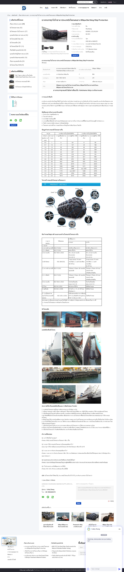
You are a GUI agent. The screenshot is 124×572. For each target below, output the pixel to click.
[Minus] (119, 529)
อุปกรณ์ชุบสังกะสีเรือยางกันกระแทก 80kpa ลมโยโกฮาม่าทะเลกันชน (48, 525)
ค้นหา (95, 2)
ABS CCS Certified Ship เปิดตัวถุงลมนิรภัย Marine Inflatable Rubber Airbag (64, 547)
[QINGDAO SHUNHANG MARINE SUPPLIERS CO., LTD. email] (12, 120)
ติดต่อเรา (94, 7)
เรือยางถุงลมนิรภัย (16, 61)
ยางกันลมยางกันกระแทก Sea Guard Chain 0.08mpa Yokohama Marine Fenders (36, 556)
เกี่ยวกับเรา (63, 7)
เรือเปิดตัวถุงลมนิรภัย (16, 50)
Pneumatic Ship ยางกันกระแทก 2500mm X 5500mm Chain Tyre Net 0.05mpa (78, 525)
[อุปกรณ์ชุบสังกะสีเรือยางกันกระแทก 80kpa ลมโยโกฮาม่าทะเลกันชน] (48, 516)
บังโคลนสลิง (14, 42)
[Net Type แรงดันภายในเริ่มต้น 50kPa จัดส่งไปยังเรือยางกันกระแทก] (11, 76)
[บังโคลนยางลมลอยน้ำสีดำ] (11, 81)
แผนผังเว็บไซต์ (12, 559)
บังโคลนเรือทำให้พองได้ (51, 475)
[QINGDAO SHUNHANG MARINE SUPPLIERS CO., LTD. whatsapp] (17, 120)
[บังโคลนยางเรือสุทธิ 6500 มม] (11, 87)
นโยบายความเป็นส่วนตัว (27, 570)
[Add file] (88, 569)
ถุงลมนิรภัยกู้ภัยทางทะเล (17, 54)
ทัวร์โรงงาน (72, 7)
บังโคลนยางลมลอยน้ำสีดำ (22, 81)
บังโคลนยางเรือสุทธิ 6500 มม (23, 86)
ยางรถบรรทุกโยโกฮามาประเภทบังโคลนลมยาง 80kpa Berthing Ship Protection (37, 547)
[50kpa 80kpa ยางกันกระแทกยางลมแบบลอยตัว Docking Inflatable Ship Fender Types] (63, 516)
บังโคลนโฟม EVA (15, 65)
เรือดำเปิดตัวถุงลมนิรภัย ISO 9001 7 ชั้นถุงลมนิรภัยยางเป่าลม (63, 556)
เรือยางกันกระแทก (24, 15)
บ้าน (41, 7)
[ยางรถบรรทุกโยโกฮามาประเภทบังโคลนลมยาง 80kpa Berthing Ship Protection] (54, 33)
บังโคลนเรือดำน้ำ (15, 46)
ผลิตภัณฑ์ (14, 15)
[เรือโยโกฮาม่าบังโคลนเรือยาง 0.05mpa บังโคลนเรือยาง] (92, 516)
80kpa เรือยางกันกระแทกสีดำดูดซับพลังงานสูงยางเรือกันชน (107, 525)
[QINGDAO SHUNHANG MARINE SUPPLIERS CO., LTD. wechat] (21, 120)
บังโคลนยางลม (14, 28)
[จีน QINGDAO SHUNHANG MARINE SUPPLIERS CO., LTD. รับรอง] (15, 103)
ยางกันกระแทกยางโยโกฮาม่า (84, 475)
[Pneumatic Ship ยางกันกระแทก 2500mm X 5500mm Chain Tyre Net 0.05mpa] (77, 516)
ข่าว (100, 7)
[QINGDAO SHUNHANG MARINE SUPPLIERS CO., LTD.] (24, 8)
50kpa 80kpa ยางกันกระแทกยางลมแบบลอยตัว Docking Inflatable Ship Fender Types (63, 525)
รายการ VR (54, 7)
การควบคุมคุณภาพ (83, 7)
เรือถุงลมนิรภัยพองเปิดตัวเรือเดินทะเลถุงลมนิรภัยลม (64, 552)
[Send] (119, 569)
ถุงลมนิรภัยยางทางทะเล (17, 35)
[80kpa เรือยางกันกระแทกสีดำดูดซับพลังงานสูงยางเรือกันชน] (107, 516)
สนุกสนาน (103, 2)
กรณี (105, 7)
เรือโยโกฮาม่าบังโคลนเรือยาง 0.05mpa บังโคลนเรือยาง (93, 525)
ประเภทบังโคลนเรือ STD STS (67, 475)
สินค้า (46, 7)
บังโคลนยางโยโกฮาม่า (17, 31)
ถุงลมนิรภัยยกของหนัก (17, 57)
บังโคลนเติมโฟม (15, 39)
